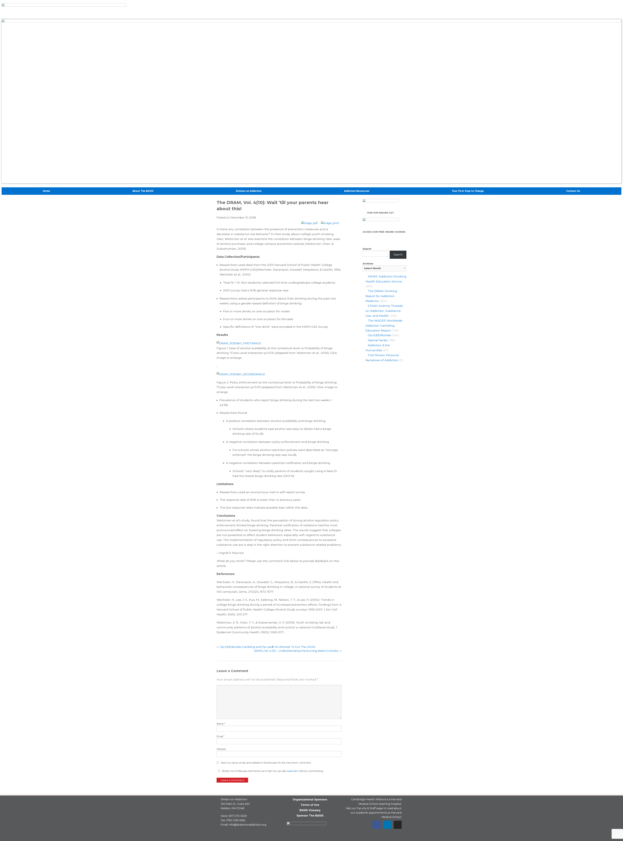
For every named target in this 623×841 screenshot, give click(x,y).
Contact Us (573, 191)
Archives (368, 263)
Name (221, 723)
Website (221, 749)
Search (367, 248)
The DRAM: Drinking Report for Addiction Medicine (381, 296)
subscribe (292, 771)
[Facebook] (377, 825)
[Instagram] (398, 825)
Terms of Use (310, 804)
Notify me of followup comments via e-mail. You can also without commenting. (272, 771)
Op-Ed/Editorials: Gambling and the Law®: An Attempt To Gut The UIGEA (266, 646)
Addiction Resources (356, 191)
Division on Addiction (249, 191)
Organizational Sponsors (310, 799)
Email (220, 736)
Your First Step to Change (468, 191)
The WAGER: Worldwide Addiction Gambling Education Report (384, 325)
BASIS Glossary (310, 810)
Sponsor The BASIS (310, 815)
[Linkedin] (387, 825)
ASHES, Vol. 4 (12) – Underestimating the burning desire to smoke (298, 650)
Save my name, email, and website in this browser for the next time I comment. (266, 762)
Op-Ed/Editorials (379, 335)
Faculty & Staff (366, 808)
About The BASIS (142, 191)
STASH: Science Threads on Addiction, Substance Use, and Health (384, 310)
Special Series (378, 340)
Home (46, 191)
